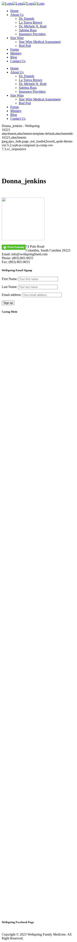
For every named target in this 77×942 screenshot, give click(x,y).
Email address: (12, 295)
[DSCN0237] (38, 347)
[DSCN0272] (38, 407)
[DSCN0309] (38, 466)
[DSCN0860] (38, 646)
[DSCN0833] (38, 526)
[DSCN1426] (38, 885)
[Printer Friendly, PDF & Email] (14, 246)
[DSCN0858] (38, 586)
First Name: (10, 279)
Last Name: (9, 287)
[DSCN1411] (38, 825)
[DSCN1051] (38, 765)
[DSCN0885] (38, 706)
